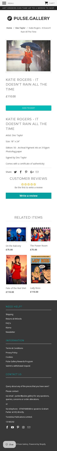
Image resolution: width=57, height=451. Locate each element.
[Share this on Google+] (31, 172)
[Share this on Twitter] (14, 172)
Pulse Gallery (22, 444)
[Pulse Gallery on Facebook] (7, 427)
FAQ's (8, 323)
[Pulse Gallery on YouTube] (12, 427)
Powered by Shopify (37, 444)
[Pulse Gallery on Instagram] (23, 427)
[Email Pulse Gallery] (29, 427)
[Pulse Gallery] (28, 18)
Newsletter (10, 332)
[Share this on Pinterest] (25, 172)
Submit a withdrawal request (18, 366)
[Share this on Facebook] (20, 172)
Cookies (9, 357)
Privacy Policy (11, 352)
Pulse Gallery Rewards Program (19, 361)
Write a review (29, 195)
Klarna (8, 327)
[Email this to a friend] (36, 172)
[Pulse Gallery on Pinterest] (18, 427)
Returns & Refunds (14, 318)
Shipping (9, 314)
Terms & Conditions (14, 348)
